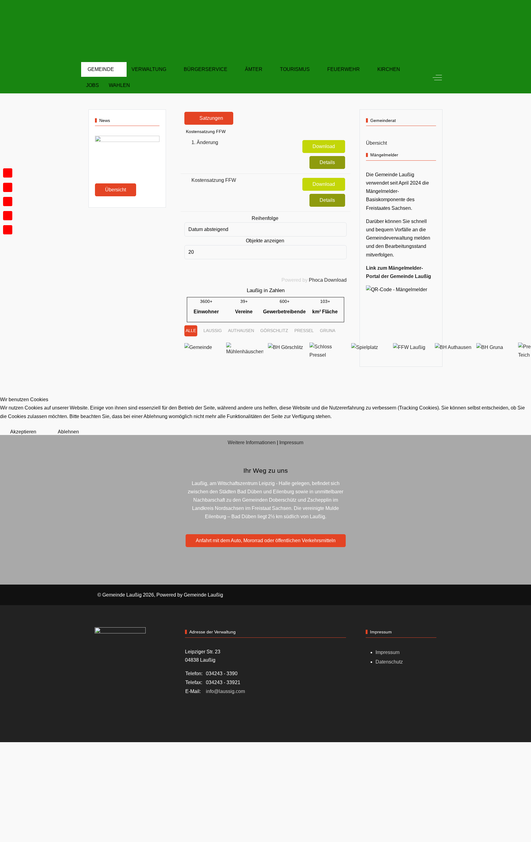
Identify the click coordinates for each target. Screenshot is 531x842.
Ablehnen (68, 431)
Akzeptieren (23, 431)
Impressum (291, 442)
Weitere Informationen (252, 442)
